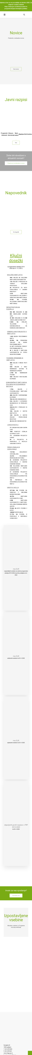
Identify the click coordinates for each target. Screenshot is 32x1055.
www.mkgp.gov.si (8, 1053)
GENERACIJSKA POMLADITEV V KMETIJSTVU (17, 332)
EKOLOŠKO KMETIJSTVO (15, 275)
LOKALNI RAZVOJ (12, 425)
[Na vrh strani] (30, 1053)
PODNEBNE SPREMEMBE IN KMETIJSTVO (14, 359)
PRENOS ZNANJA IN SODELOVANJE (13, 448)
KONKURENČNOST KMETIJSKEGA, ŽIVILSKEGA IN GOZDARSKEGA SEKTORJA (16, 384)
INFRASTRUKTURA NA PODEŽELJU (13, 308)
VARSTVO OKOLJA (13, 487)
